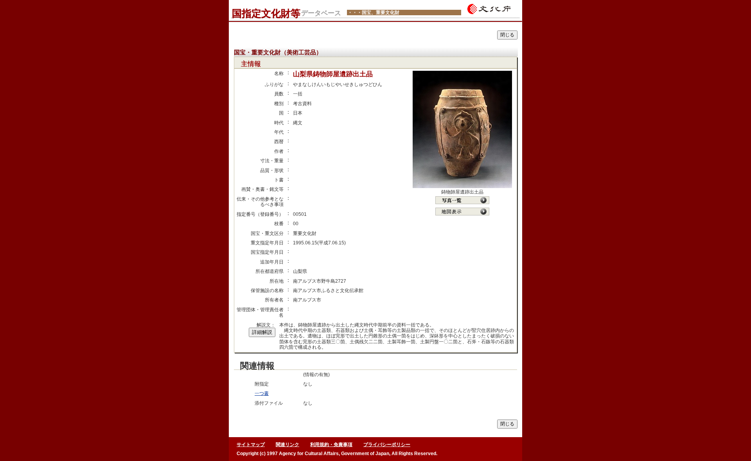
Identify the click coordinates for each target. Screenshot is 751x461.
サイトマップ (251, 444)
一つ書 (262, 393)
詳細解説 (262, 332)
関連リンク (287, 444)
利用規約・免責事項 (331, 444)
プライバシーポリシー (386, 444)
